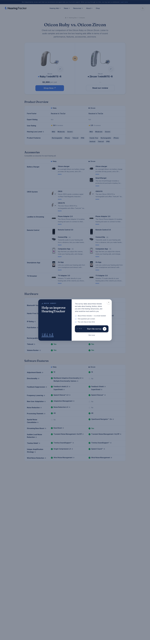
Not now (92, 335)
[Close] (109, 302)
